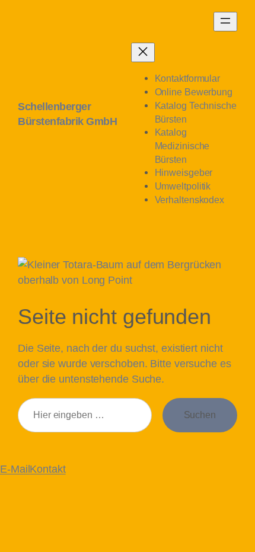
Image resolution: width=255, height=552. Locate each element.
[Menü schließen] (143, 52)
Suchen (200, 414)
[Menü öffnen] (225, 21)
